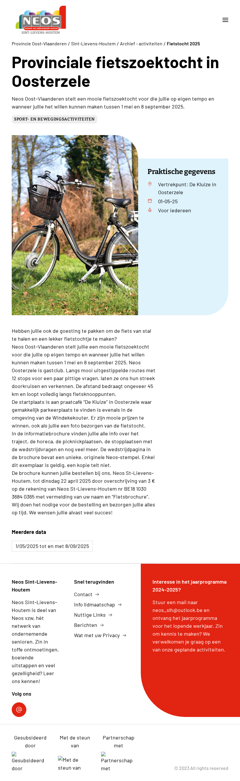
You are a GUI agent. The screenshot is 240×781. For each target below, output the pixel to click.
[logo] (41, 20)
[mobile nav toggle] (223, 20)
